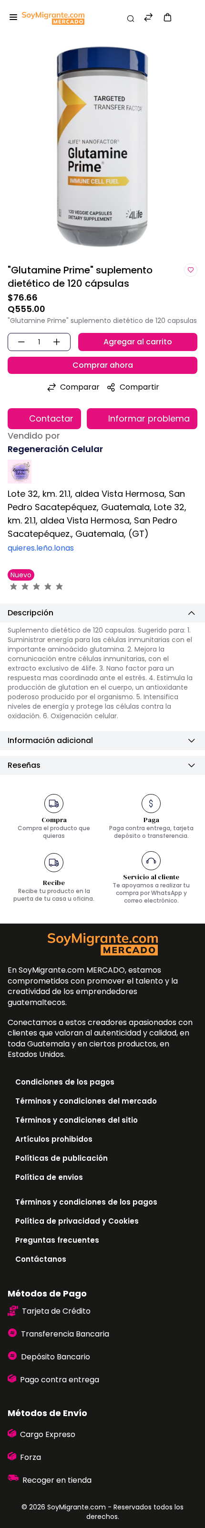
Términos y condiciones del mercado (86, 1101)
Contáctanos (40, 1259)
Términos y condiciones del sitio (76, 1120)
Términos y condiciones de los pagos (86, 1202)
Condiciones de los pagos (64, 1082)
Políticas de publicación (61, 1158)
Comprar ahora (102, 365)
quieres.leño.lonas (41, 548)
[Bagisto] (53, 18)
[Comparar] (148, 18)
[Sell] (185, 18)
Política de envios (49, 1177)
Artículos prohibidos (53, 1139)
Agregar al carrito (137, 341)
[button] (167, 17)
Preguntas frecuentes (57, 1240)
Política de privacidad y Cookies (77, 1221)
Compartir (139, 387)
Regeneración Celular (55, 449)
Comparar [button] (80, 387)
